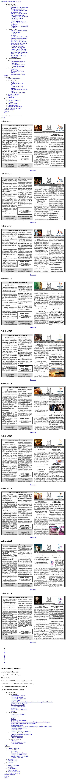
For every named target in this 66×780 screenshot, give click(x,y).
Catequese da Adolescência (19, 10)
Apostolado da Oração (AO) (19, 52)
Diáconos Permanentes (15, 106)
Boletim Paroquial (9, 110)
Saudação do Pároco (14, 100)
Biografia (10, 102)
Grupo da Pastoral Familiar (19, 23)
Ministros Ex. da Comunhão (19, 37)
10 (5, 662)
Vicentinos (14, 69)
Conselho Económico (17, 66)
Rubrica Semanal (13, 103)
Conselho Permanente (18, 65)
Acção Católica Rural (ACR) (19, 26)
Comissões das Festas (18, 74)
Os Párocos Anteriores (14, 108)
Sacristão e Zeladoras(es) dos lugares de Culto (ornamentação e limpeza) (19, 40)
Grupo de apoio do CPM (18, 21)
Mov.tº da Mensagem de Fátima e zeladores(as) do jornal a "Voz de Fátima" (19, 49)
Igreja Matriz (14, 82)
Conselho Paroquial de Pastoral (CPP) (18, 62)
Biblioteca (11, 97)
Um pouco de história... (15, 79)
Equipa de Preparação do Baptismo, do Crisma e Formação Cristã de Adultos (19, 15)
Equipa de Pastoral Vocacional (17, 19)
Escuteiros (14, 24)
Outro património (13, 96)
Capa (5, 113)
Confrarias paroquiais (17, 46)
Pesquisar (3, 116)
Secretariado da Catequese (19, 7)
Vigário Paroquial (13, 105)
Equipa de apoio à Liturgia (19, 30)
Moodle (13, 27)
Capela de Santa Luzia (18, 92)
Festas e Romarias (13, 94)
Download (33, 170)
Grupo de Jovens (16, 12)
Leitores (13, 34)
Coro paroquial (15, 32)
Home (6, 75)
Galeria (6, 111)
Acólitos (13, 35)
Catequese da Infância (18, 9)
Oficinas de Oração (17, 54)
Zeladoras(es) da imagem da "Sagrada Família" (19, 43)
